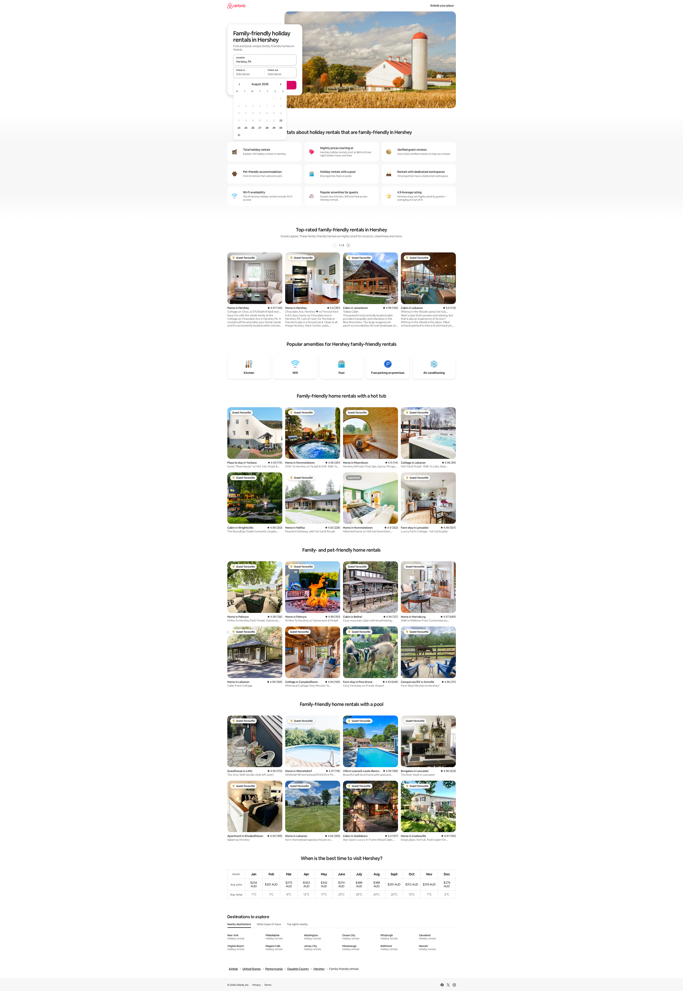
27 (259, 127)
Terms (267, 985)
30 (280, 127)
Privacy (256, 985)
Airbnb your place (442, 5)
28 (267, 127)
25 (245, 127)
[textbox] (249, 74)
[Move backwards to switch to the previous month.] (239, 84)
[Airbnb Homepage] (236, 5)
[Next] (348, 245)
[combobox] (265, 61)
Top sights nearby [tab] (297, 924)
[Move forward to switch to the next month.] (280, 84)
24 (238, 127)
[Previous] (335, 245)
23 (280, 120)
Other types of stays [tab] (269, 924)
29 (273, 127)
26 (252, 127)
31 (239, 135)
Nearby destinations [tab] (239, 924)
